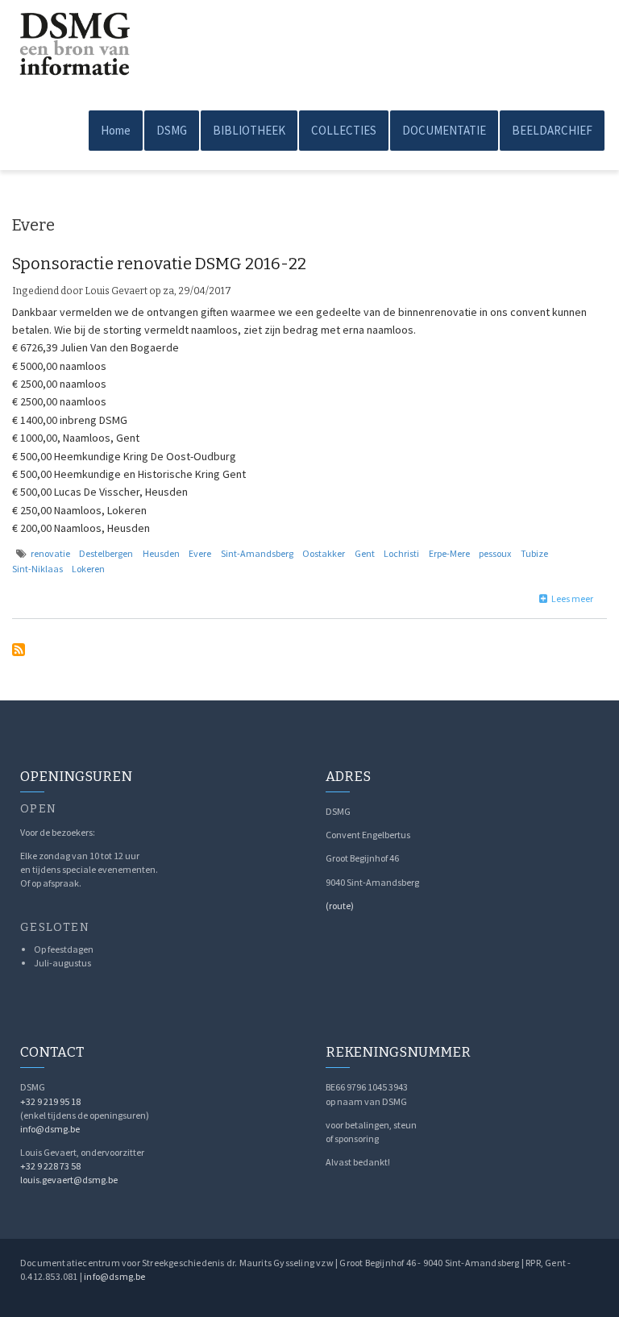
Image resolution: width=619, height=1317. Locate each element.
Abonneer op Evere (18, 649)
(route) (340, 905)
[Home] (72, 38)
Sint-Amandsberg (257, 553)
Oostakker (323, 553)
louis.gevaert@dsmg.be (69, 1180)
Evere (200, 553)
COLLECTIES (343, 130)
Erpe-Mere (449, 553)
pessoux (495, 553)
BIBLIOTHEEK (249, 130)
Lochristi (401, 553)
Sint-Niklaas (37, 569)
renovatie (50, 553)
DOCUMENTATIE (444, 130)
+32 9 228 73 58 (50, 1166)
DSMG (171, 130)
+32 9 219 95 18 (50, 1101)
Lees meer (572, 598)
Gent (365, 553)
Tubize (534, 553)
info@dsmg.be (50, 1129)
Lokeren (88, 569)
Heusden (161, 553)
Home (116, 130)
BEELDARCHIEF (552, 130)
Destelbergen (106, 553)
